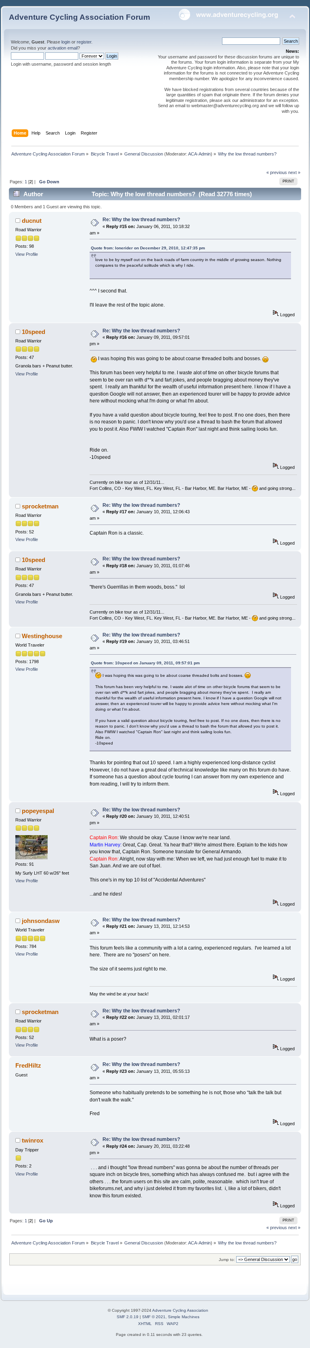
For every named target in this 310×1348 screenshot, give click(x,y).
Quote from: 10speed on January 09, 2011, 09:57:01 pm (145, 663)
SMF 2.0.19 (127, 1317)
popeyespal (38, 810)
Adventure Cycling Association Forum (79, 17)
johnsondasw (41, 920)
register (84, 41)
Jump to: (227, 1259)
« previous (276, 172)
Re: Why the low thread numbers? (141, 219)
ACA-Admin (199, 153)
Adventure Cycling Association (180, 1310)
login (65, 41)
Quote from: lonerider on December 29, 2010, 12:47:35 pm (148, 248)
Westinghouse (42, 636)
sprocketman (40, 506)
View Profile (26, 254)
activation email (63, 48)
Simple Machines (183, 1317)
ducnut (32, 220)
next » (294, 172)
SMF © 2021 (153, 1317)
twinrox (32, 1140)
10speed (33, 331)
